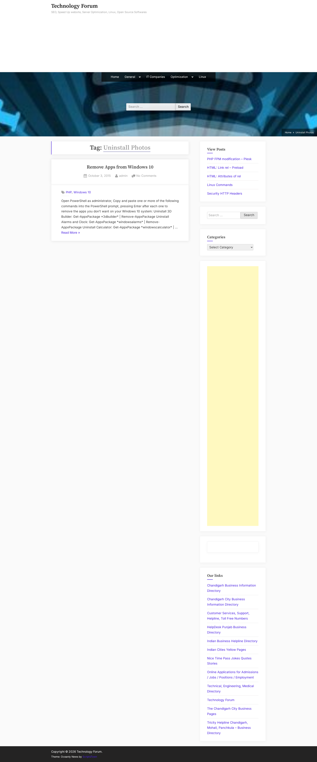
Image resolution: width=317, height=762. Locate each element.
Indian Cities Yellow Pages (226, 649)
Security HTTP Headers (224, 193)
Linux (202, 77)
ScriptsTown (90, 756)
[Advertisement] (158, 44)
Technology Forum (74, 6)
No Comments (146, 176)
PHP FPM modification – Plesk (229, 159)
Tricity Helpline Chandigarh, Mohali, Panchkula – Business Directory (229, 728)
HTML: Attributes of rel (224, 176)
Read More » (70, 233)
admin (123, 176)
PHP (69, 192)
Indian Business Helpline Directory (232, 641)
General (130, 77)
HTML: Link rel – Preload (225, 167)
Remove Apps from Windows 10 (120, 167)
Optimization (179, 77)
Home (115, 77)
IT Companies (155, 77)
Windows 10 (82, 192)
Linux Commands (220, 185)
